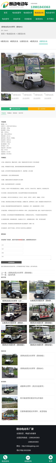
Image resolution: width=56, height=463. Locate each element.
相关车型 (21, 113)
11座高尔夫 (24, 41)
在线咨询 (28, 461)
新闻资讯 (39, 19)
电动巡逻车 (16, 13)
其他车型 (16, 19)
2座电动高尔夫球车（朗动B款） (20, 273)
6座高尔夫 (5, 41)
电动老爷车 (50, 13)
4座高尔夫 (34, 41)
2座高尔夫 (21, 34)
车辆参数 (3, 113)
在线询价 (42, 108)
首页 (5, 13)
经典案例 (28, 19)
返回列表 (11, 275)
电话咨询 (5, 461)
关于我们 (50, 19)
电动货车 (5, 19)
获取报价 (15, 113)
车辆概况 (9, 113)
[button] (53, 72)
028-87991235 (16, 108)
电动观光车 (28, 13)
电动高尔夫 (39, 13)
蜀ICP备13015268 (24, 450)
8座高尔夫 (14, 41)
